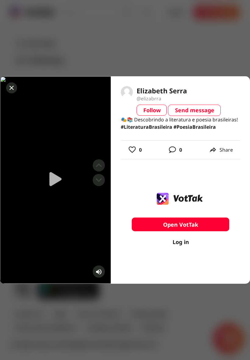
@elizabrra (149, 98)
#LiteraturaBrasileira (146, 127)
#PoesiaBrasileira (194, 127)
